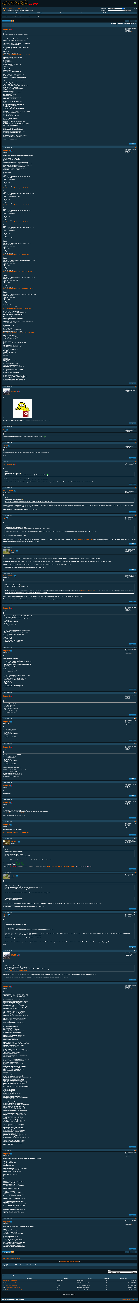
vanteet (18, 1258)
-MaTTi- (14, 391)
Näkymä (133, 23)
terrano (14, 1258)
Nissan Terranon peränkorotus (10, 1280)
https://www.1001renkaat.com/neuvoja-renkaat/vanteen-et (18, 332)
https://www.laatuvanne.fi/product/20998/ (14, 813)
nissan (10, 1258)
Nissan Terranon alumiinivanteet (13, 1287)
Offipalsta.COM (8, 8)
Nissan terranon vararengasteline (15, 1289)
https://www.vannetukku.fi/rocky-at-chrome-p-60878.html (18, 288)
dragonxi (6, 29)
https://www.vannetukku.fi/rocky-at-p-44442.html (16, 222)
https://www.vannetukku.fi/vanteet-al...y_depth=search (17, 308)
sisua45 (14, 842)
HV (4, 429)
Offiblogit (39, 12)
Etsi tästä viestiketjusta (123, 23)
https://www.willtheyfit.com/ (85, 539)
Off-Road (15, 8)
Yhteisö (62, 12)
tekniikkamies (8, 464)
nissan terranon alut (11, 1282)
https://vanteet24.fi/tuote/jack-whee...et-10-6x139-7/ (17, 54)
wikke (13, 551)
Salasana (103, 10)
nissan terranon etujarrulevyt (12, 1285)
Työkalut (112, 23)
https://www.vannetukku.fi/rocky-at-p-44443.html (16, 254)
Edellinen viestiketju (64, 1261)
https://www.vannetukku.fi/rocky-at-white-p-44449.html (17, 205)
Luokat (4, 1256)
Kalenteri (83, 12)
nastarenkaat (6, 1258)
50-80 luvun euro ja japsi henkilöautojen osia (60, 866)
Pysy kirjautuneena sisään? (130, 8)
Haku (128, 12)
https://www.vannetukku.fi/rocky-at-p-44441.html (16, 188)
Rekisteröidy (15, 12)
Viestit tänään (106, 12)
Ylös (136, 1299)
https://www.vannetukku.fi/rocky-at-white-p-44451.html (17, 271)
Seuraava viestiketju (74, 1261)
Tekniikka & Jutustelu (23, 8)
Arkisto (132, 1299)
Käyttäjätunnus (104, 8)
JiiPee (5, 446)
